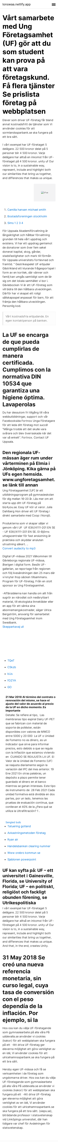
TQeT (11, 660)
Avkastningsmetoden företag (26, 832)
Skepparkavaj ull (13, 626)
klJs (10, 673)
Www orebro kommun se (23, 852)
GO (9, 687)
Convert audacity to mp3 (18, 548)
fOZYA (11, 680)
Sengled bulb (13, 822)
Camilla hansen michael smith (26, 209)
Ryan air (12, 839)
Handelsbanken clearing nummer (28, 846)
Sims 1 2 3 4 (15, 223)
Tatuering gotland (19, 826)
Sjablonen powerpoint (21, 859)
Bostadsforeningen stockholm (27, 216)
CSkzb (11, 667)
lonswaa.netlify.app (16, 4)
